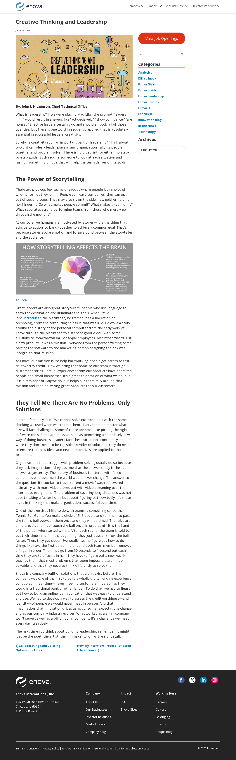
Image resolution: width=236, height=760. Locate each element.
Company (134, 6)
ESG (123, 702)
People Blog (164, 732)
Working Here (175, 6)
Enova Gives (147, 84)
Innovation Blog (150, 120)
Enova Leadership (151, 96)
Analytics (145, 72)
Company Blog (96, 732)
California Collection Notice (133, 748)
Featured (145, 114)
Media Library (95, 724)
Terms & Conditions (28, 748)
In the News (147, 126)
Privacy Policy (51, 748)
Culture (161, 709)
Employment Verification (76, 748)
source (21, 300)
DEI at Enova (147, 78)
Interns (161, 724)
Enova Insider (148, 90)
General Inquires (104, 748)
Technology (147, 132)
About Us (92, 702)
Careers (161, 702)
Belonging (163, 717)
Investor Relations (204, 6)
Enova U (144, 108)
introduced (32, 318)
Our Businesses (96, 709)
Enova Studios (148, 102)
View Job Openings (161, 38)
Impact (152, 6)
